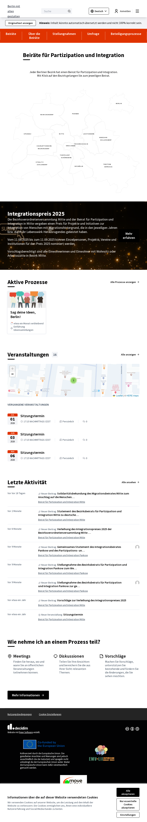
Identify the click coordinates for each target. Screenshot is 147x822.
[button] (73, 380)
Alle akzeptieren (128, 792)
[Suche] (69, 11)
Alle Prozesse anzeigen (123, 282)
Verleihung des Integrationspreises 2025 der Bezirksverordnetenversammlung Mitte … (75, 530)
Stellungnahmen (64, 34)
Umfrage (93, 34)
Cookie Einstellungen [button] (50, 714)
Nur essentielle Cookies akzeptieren (128, 804)
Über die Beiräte (34, 36)
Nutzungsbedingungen (20, 714)
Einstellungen (128, 814)
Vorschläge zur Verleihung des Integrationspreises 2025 (91, 600)
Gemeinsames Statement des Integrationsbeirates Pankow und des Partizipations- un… (79, 548)
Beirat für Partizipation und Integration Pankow (63, 555)
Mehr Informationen (26, 695)
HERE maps (133, 395)
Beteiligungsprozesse (126, 34)
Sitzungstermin (73, 614)
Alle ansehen (129, 482)
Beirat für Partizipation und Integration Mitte (61, 501)
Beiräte (11, 34)
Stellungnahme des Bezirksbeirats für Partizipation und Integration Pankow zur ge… (80, 584)
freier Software (26, 732)
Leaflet (119, 395)
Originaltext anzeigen (20, 23)
